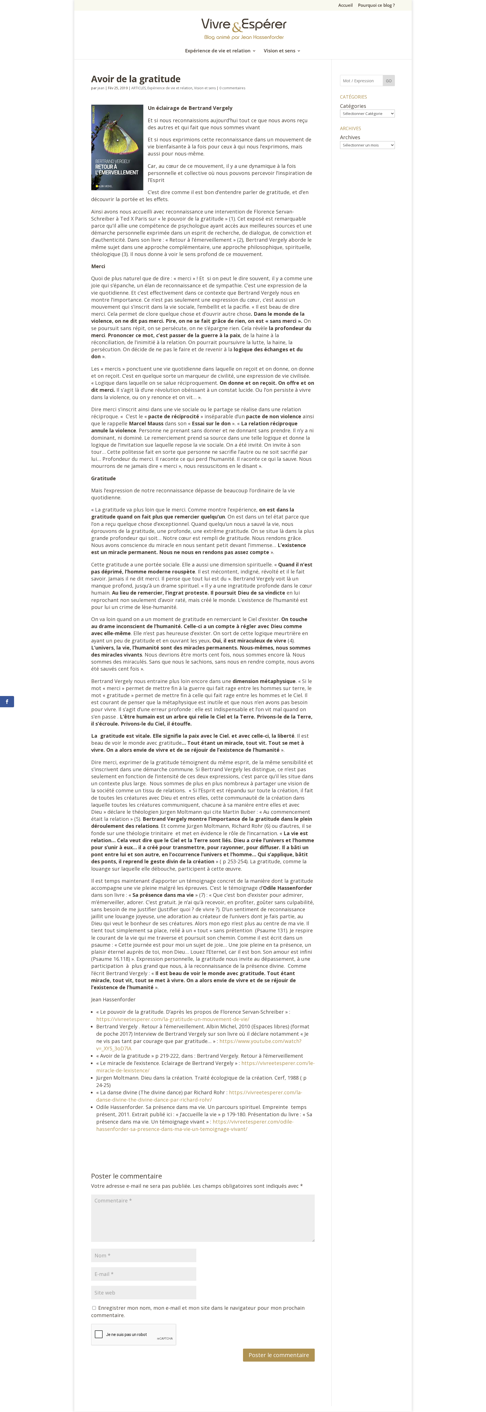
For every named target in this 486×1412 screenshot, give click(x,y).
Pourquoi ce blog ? (376, 5)
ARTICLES (138, 88)
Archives (350, 137)
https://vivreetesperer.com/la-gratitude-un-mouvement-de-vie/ (172, 1019)
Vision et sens (279, 51)
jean (101, 88)
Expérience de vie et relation (218, 51)
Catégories (353, 106)
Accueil (345, 5)
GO (389, 80)
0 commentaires (232, 88)
